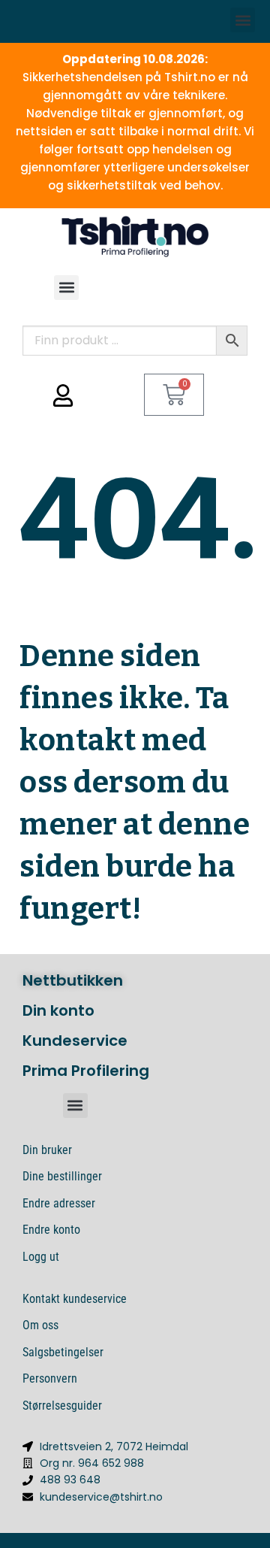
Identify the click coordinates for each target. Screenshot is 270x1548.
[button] (242, 20)
